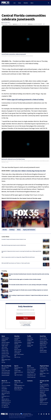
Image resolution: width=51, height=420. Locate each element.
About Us (4, 381)
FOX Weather (17, 352)
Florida (10, 24)
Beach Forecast (17, 349)
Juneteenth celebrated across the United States (13, 159)
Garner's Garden (43, 347)
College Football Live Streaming (44, 386)
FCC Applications (5, 407)
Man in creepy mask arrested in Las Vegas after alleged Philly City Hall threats (18, 257)
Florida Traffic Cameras (30, 346)
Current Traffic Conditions (30, 340)
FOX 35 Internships (6, 391)
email (49, 414)
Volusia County (5, 355)
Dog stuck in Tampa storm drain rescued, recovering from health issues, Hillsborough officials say (21, 252)
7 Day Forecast (17, 345)
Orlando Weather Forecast (18, 343)
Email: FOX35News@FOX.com (19, 385)
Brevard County (5, 344)
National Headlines (6, 342)
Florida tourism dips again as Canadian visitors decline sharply (25, 279)
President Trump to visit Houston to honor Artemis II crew (14, 239)
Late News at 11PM (31, 374)
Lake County (4, 347)
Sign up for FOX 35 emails (6, 394)
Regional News (44, 366)
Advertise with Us (5, 399)
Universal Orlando (5, 375)
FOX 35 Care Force (44, 339)
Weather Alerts (17, 340)
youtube (46, 414)
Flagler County (5, 345)
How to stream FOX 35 (6, 383)
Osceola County (5, 352)
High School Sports (18, 375)
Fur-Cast (41, 348)
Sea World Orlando (6, 373)
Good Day (43, 336)
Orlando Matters (30, 372)
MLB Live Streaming (44, 388)
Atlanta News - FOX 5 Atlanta (44, 374)
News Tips (17, 381)
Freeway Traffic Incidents (30, 343)
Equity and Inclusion (29, 229)
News (18, 229)
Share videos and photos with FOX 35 (18, 387)
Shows (29, 366)
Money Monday (43, 352)
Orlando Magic (17, 370)
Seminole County (5, 353)
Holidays (11, 229)
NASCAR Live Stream (44, 390)
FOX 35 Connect (17, 389)
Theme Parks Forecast (17, 347)
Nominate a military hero (6, 357)
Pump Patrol (29, 338)
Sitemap (3, 362)
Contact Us (4, 387)
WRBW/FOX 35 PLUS (6, 402)
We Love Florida (43, 338)
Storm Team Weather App (19, 355)
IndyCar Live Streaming (42, 392)
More (32, 3)
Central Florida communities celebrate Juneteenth (14, 54)
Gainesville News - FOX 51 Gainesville (44, 368)
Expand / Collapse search (48, 3)
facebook (39, 414)
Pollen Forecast (17, 351)
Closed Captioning (5, 403)
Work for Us (4, 390)
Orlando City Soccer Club (18, 372)
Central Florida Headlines (5, 340)
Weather (17, 336)
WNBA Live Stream (44, 402)
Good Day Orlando (31, 371)
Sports (16, 366)
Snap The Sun (17, 357)
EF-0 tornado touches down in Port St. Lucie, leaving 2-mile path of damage (28, 284)
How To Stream (30, 367)
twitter (41, 414)
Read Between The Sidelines (18, 368)
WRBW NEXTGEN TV (6, 400)
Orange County (5, 350)
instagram (44, 414)
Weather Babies (43, 341)
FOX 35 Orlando (5, 24)
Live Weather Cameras (17, 338)
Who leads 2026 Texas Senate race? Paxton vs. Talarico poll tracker (16, 263)
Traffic (29, 336)
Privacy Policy (27, 324)
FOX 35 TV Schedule (31, 369)
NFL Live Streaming (44, 384)
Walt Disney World (5, 372)
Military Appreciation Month (6, 360)
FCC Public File (5, 405)
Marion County (5, 348)
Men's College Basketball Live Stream (43, 396)
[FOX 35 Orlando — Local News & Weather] (6, 2)
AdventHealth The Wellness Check (44, 343)
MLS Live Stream (43, 404)
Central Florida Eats (31, 377)
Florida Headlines (5, 338)
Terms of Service (26, 325)
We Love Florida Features (5, 368)
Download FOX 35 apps (5, 397)
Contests (30, 381)
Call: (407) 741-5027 (18, 382)
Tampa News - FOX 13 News (44, 371)
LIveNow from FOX (31, 375)
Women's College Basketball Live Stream (43, 400)
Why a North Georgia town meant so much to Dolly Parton (14, 245)
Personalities (4, 388)
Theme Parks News (6, 370)
